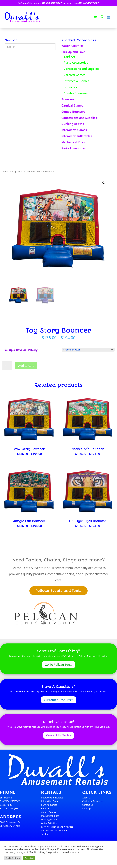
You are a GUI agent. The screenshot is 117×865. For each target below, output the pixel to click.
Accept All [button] (29, 858)
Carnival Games (74, 75)
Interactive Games (76, 81)
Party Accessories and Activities (57, 826)
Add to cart (26, 366)
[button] (103, 183)
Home (5, 171)
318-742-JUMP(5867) (88, 2)
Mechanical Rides (73, 142)
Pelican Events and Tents (58, 591)
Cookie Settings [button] (13, 858)
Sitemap (86, 808)
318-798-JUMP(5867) (52, 2)
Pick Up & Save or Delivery (20, 350)
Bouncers (70, 87)
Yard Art (69, 57)
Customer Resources (58, 700)
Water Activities (72, 46)
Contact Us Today (58, 735)
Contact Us (87, 804)
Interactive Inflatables (76, 136)
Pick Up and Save (73, 52)
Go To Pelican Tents (58, 664)
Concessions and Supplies (81, 69)
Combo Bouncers (76, 93)
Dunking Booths (72, 124)
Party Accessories (76, 63)
